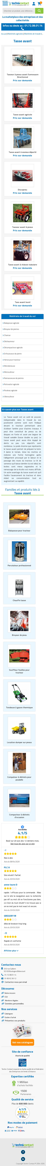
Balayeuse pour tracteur (19, 530)
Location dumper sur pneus (19, 742)
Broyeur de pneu (19, 635)
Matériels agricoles (15, 33)
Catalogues (9, 1013)
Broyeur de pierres (11, 329)
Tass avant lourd (22, 302)
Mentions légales (11, 1000)
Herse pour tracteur (12, 359)
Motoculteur (9, 372)
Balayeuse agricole (11, 323)
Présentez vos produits (15, 1020)
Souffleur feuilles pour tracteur (19, 671)
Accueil (4, 33)
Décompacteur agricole (13, 347)
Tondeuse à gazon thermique (19, 707)
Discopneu (22, 189)
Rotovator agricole (11, 384)
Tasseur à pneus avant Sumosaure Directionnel (22, 76)
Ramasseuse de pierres (14, 378)
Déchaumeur (9, 341)
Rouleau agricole (10, 390)
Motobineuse (9, 365)
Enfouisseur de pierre (13, 353)
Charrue (7, 335)
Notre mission (10, 993)
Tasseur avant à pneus (22, 227)
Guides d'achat (10, 1017)
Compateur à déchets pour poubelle (19, 778)
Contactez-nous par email (15, 982)
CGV (6, 996)
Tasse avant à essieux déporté (22, 152)
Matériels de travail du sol (34, 33)
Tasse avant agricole (22, 114)
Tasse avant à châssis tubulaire (22, 264)
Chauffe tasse (19, 600)
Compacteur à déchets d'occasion (19, 816)
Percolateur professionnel (19, 565)
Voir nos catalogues (22, 1042)
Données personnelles (14, 1003)
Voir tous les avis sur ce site (22, 843)
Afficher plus (10, 950)
